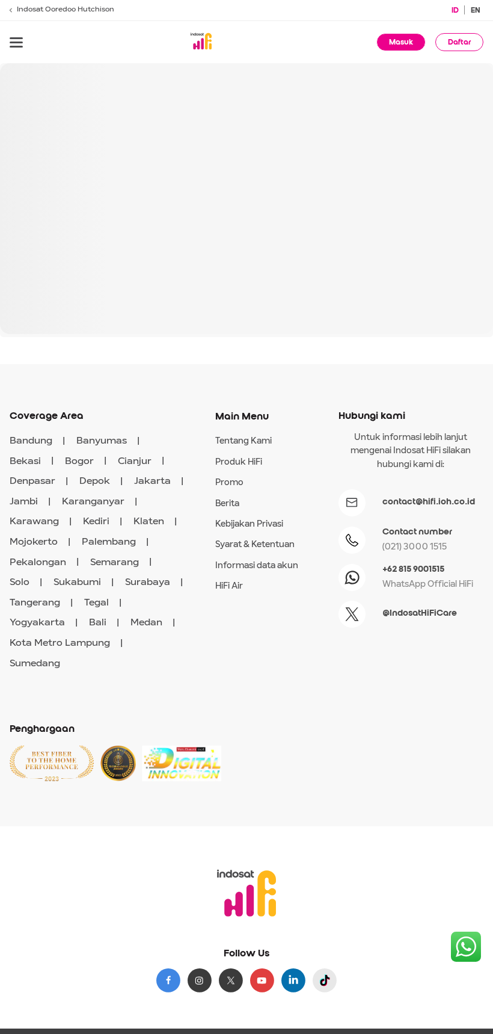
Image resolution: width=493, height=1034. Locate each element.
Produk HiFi (238, 462)
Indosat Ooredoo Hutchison (65, 9)
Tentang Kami (243, 441)
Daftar (459, 41)
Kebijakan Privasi (249, 524)
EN (475, 9)
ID (455, 9)
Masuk (401, 41)
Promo (229, 482)
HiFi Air (229, 586)
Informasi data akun (256, 566)
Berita (227, 504)
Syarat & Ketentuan (255, 544)
